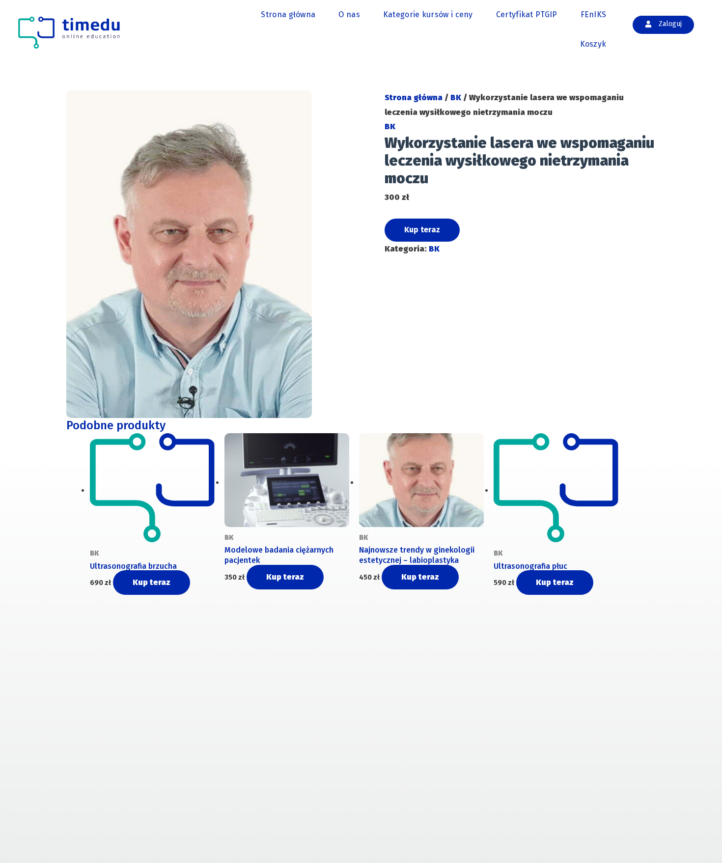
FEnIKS (594, 14)
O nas (349, 14)
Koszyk (593, 44)
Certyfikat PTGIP (526, 14)
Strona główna (288, 14)
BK (455, 97)
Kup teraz (422, 229)
